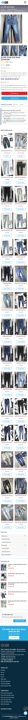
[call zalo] (25, 713)
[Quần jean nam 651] (7, 274)
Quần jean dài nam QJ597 (7, 309)
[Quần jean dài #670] (7, 327)
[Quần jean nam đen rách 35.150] (21, 167)
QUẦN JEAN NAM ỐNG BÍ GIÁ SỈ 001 (8, 150)
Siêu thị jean (3, 9)
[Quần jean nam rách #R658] (21, 406)
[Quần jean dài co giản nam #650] (7, 433)
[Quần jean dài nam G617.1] (21, 459)
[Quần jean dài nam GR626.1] (21, 512)
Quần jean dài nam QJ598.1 (21, 283)
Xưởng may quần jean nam (12, 9)
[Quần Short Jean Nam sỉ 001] (3, 577)
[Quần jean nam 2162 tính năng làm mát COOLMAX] (21, 141)
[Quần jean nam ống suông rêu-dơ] (3, 604)
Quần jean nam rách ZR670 (7, 230)
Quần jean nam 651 (7, 283)
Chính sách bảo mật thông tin (7, 697)
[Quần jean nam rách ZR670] (7, 221)
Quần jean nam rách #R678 (21, 442)
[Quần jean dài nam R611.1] (7, 486)
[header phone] (25, 709)
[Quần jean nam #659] (7, 380)
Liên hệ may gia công (19, 620)
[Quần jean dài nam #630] (21, 486)
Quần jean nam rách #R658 (21, 416)
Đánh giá (15, 104)
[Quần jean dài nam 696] (7, 247)
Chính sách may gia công (6, 693)
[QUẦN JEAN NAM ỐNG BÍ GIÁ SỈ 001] (7, 141)
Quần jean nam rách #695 (7, 177)
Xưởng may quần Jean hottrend (6, 10)
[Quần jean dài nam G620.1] (7, 512)
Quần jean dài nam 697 (21, 230)
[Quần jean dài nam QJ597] (7, 300)
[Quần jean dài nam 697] (21, 221)
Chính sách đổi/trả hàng (6, 702)
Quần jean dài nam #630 (20, 495)
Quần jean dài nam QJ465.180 (19, 10)
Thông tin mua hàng (6, 104)
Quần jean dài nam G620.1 (7, 522)
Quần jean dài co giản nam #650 (8, 442)
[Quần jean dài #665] (7, 353)
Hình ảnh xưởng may (5, 681)
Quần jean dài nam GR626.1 (21, 522)
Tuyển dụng (3, 679)
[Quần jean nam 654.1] (21, 300)
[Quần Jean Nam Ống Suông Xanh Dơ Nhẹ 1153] (3, 586)
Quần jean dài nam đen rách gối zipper (10, 203)
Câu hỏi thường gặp (5, 683)
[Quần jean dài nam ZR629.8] (7, 459)
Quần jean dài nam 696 (7, 256)
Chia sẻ (21, 104)
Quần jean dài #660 (20, 363)
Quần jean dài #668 (20, 336)
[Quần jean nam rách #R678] (21, 433)
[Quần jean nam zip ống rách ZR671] (21, 194)
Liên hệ (2, 672)
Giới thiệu (3, 670)
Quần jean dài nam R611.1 (7, 495)
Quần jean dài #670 (7, 336)
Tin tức (2, 677)
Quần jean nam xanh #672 (21, 389)
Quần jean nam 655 (20, 256)
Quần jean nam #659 (7, 389)
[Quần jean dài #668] (21, 327)
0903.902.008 (15, 118)
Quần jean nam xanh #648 (7, 416)
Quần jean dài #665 (7, 363)
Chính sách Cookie (5, 704)
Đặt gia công (21, 182)
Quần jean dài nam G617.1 (20, 469)
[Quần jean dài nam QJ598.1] (21, 274)
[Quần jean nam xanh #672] (21, 380)
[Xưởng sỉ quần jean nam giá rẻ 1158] (3, 567)
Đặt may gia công (14, 98)
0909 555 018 (14, 637)
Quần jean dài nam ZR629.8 (7, 469)
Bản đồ (2, 674)
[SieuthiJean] (4, 2)
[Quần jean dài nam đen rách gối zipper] (7, 194)
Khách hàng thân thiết (6, 685)
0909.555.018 (15, 93)
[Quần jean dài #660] (21, 353)
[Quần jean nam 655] (21, 247)
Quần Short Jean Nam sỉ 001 (16, 573)
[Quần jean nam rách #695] (7, 167)
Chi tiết (7, 156)
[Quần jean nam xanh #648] (7, 406)
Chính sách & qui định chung (7, 695)
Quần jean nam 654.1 (21, 309)
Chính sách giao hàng (6, 699)
